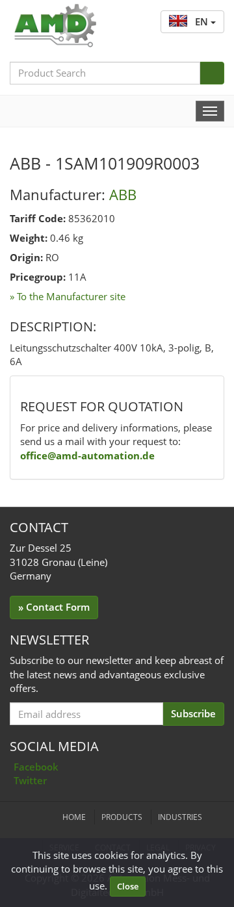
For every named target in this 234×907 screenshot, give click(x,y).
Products (121, 817)
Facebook (36, 766)
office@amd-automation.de (87, 455)
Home (74, 817)
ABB (122, 194)
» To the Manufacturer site (67, 296)
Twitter (30, 780)
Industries (180, 817)
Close (127, 886)
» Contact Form (54, 606)
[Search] (212, 73)
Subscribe (193, 713)
